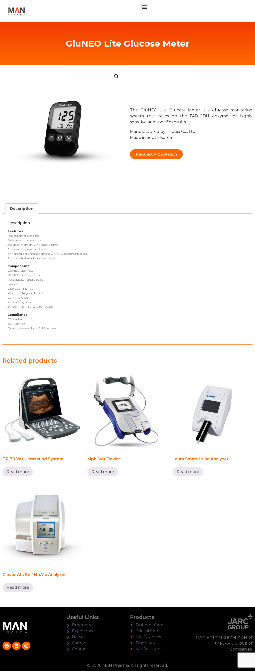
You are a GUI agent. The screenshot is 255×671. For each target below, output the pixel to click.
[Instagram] (26, 646)
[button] (144, 7)
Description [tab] (21, 208)
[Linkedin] (16, 646)
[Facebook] (6, 646)
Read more (17, 471)
